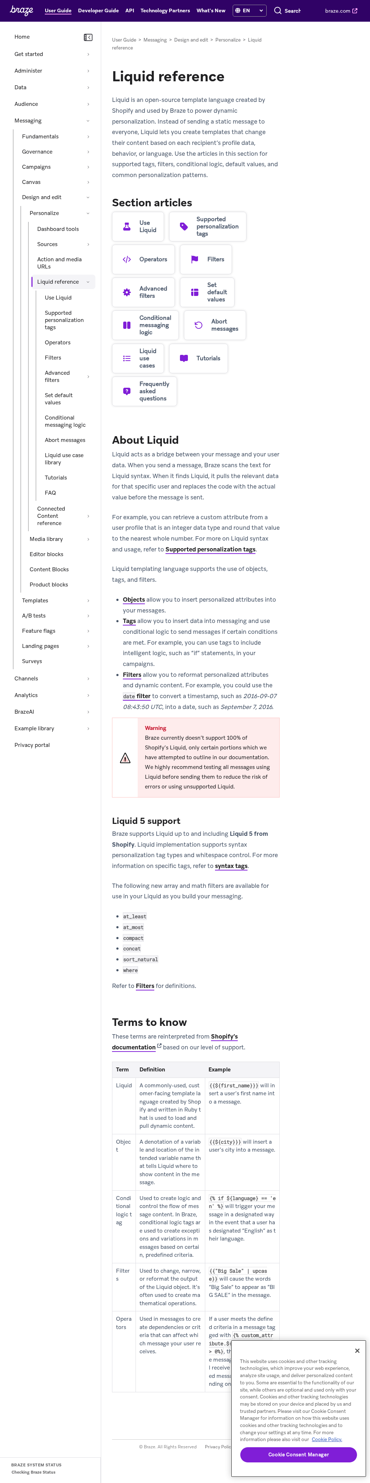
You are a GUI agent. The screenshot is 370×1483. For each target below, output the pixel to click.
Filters (53, 357)
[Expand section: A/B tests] (88, 615)
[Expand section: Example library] (88, 728)
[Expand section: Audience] (88, 104)
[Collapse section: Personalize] (88, 213)
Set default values (59, 399)
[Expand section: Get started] (88, 54)
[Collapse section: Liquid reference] (88, 282)
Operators (57, 342)
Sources (47, 244)
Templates (35, 600)
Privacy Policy (219, 1447)
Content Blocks (49, 569)
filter (137, 696)
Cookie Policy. (327, 1439)
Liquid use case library (64, 459)
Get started (28, 54)
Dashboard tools (58, 229)
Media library (46, 539)
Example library (34, 728)
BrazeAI (24, 711)
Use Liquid (58, 297)
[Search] (278, 10)
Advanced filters (57, 376)
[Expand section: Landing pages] (88, 646)
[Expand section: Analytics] (88, 695)
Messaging (28, 120)
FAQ (50, 493)
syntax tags (231, 866)
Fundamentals (40, 136)
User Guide (124, 40)
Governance (37, 151)
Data (20, 87)
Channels (26, 678)
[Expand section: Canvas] (88, 182)
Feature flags (38, 631)
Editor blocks (46, 554)
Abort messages (65, 440)
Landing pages (40, 646)
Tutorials (56, 477)
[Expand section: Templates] (88, 600)
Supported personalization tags (64, 320)
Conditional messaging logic (65, 421)
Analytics (26, 695)
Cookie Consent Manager (298, 1455)
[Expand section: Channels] (88, 678)
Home (22, 36)
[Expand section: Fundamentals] (88, 136)
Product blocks (49, 584)
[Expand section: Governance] (88, 151)
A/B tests (34, 615)
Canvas (31, 182)
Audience (26, 104)
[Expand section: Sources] (88, 244)
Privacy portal (32, 745)
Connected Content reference (51, 516)
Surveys (32, 661)
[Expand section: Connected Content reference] (88, 516)
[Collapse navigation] (88, 37)
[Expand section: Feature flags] (88, 631)
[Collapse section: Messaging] (88, 120)
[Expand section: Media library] (88, 539)
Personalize (44, 213)
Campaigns (36, 167)
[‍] (237, 10)
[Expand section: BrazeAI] (88, 712)
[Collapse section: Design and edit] (88, 197)
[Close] (357, 1351)
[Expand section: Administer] (88, 70)
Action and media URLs (59, 263)
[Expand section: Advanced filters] (88, 376)
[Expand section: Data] (88, 87)
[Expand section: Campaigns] (88, 167)
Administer (28, 70)
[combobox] (293, 10)
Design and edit (41, 197)
